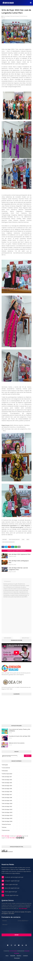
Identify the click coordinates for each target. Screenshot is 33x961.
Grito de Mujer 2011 (7, 776)
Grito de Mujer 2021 (7, 806)
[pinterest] (26, 945)
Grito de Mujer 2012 (7, 779)
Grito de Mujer (5, 836)
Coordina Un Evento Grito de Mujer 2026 (19, 736)
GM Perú (4, 539)
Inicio (7, 955)
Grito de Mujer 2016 (7, 791)
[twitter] (15, 945)
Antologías (5, 765)
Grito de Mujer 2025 (7, 818)
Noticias (4, 827)
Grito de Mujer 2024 (14, 539)
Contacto (25, 955)
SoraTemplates (13, 951)
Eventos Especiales (7, 773)
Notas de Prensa (6, 824)
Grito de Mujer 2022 (7, 809)
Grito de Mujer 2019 (7, 800)
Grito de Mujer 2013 (7, 782)
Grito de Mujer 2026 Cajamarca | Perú (20, 554)
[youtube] (18, 945)
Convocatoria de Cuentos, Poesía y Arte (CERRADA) (19, 730)
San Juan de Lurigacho (8, 542)
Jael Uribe (19, 836)
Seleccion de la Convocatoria (16, 743)
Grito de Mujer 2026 (7, 821)
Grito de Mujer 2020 (7, 803)
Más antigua (25, 638)
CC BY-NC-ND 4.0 (11, 838)
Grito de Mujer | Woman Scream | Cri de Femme (15, 16)
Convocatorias (6, 767)
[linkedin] (22, 945)
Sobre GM (12, 955)
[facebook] (7, 945)
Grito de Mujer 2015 (7, 788)
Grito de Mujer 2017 (7, 794)
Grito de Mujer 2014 (7, 785)
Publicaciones (6, 830)
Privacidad (17, 958)
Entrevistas (5, 770)
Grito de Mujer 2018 (7, 797)
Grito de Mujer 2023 (7, 812)
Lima (23, 539)
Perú (28, 539)
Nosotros (19, 955)
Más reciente (7, 638)
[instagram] (11, 945)
